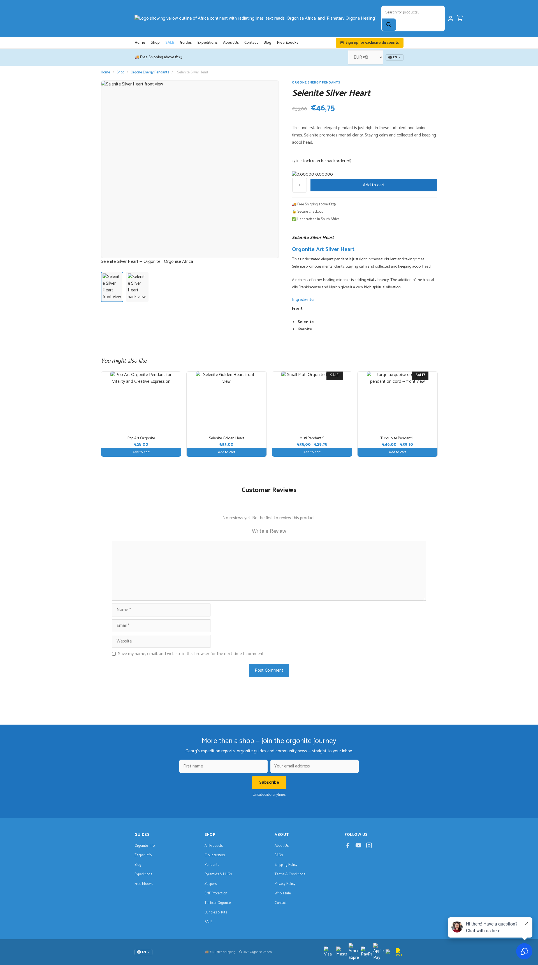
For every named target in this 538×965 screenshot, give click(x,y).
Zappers (211, 884)
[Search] (389, 24)
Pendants (212, 865)
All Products (214, 846)
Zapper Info (143, 855)
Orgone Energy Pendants (150, 72)
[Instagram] (369, 846)
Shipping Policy (286, 865)
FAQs (279, 855)
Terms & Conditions (290, 874)
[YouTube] (358, 846)
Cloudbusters (215, 855)
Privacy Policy (285, 884)
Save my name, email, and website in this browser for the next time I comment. (191, 654)
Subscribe (269, 782)
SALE (169, 43)
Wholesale (283, 893)
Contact (251, 43)
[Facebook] (348, 846)
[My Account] (450, 18)
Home (139, 43)
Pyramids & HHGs (218, 874)
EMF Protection (216, 893)
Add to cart (374, 185)
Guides (186, 43)
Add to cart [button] (141, 452)
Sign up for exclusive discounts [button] (372, 43)
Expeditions (207, 43)
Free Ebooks (287, 43)
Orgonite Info (144, 846)
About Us (231, 43)
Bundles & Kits (216, 912)
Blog (267, 43)
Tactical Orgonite (218, 903)
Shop (155, 43)
